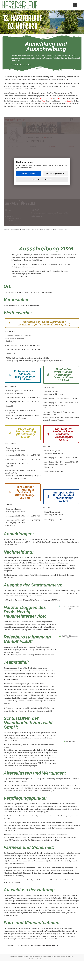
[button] (42, 323)
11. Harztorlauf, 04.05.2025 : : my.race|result (52, 230)
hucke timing (19, 83)
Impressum (52, 959)
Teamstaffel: (16, 662)
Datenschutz (44, 959)
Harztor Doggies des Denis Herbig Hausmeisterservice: (25, 612)
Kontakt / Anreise (34, 959)
